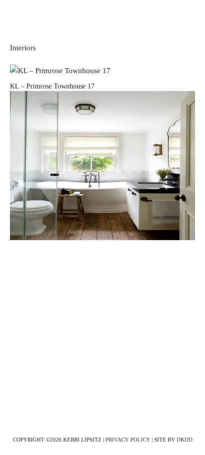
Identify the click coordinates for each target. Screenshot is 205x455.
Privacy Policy (127, 440)
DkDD (185, 440)
